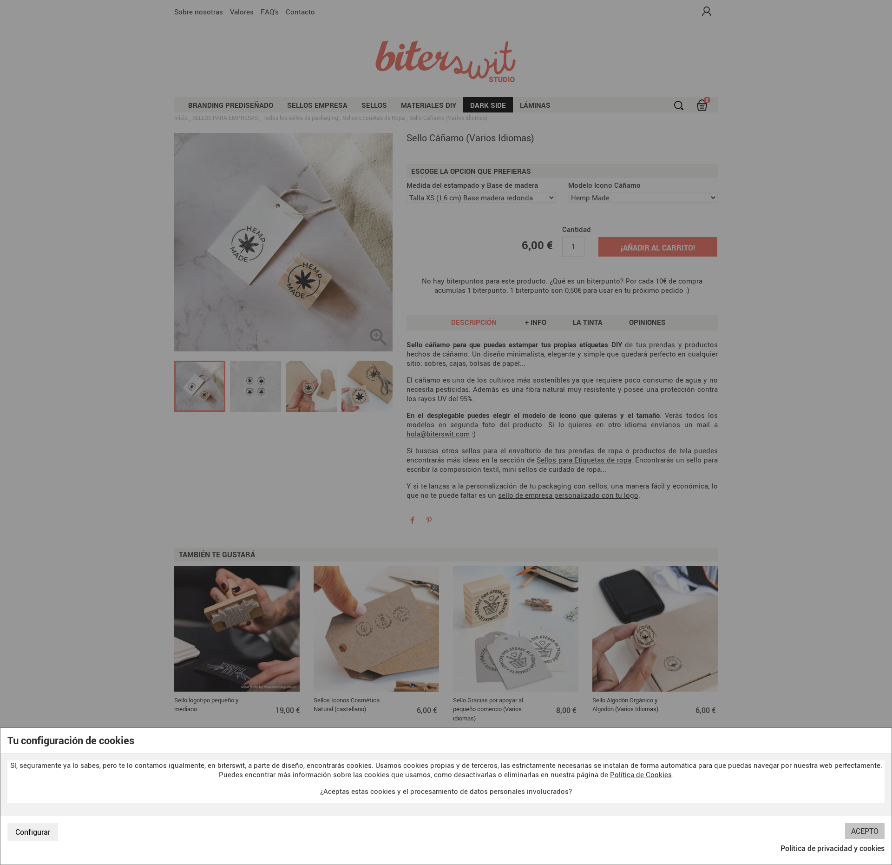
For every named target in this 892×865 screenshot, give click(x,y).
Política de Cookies (641, 774)
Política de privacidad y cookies (832, 848)
